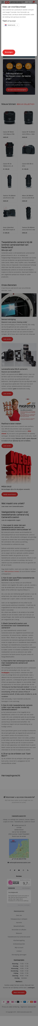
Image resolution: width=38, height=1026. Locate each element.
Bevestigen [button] (9, 52)
